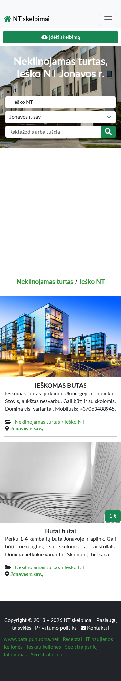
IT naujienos (99, 639)
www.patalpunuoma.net (31, 639)
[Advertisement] (60, 211)
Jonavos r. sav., (26, 428)
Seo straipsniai (47, 654)
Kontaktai (97, 628)
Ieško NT (92, 282)
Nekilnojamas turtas (44, 282)
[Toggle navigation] (108, 19)
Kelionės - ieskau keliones (32, 647)
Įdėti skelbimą (64, 37)
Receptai (72, 639)
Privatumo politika (56, 628)
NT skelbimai (30, 19)
